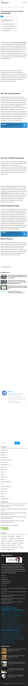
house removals (22, 624)
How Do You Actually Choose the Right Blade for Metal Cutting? (16, 656)
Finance (2, 469)
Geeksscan (13, 393)
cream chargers (23, 612)
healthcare (21, 615)
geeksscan (10, 391)
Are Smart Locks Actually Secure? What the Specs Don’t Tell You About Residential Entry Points (17, 282)
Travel (2, 494)
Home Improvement (6, 460)
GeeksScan (5, 3)
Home (2, 7)
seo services (4, 635)
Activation (3, 450)
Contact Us (3, 577)
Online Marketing (5, 481)
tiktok (17, 637)
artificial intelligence (5, 606)
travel (2, 639)
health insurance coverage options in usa (8, 624)
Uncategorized (4, 498)
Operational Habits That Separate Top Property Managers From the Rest (12, 521)
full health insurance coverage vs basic (7, 615)
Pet (1, 484)
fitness (19, 613)
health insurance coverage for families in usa (8, 617)
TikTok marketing (22, 637)
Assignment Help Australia (12, 610)
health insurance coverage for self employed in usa (9, 619)
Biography (3, 452)
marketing (3, 628)
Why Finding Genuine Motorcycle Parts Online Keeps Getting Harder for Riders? (14, 513)
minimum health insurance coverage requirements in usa (15, 628)
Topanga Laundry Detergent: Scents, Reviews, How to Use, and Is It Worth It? (17, 287)
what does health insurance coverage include (8, 642)
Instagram (19, 626)
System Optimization (6, 486)
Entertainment (4, 464)
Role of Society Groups (9, 28)
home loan (17, 624)
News (5, 7)
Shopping (9, 635)
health (16, 615)
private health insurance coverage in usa (8, 633)
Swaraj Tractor (14, 635)
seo (20, 633)
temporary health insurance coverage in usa (8, 637)
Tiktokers (3, 491)
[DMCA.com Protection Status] (4, 529)
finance (16, 613)
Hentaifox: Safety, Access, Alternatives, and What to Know (16, 292)
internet (23, 626)
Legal (2, 474)
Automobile (3, 457)
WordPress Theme (16, 683)
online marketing (4, 632)
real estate (17, 633)
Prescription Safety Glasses (14, 632)
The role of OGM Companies (10, 26)
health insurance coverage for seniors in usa (8, 621)
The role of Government (9, 24)
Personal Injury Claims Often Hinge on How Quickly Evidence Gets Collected (16, 669)
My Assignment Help (10, 630)
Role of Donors (7, 30)
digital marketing (6, 614)
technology (20, 635)
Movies (2, 467)
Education (3, 462)
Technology (3, 489)
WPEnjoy (23, 683)
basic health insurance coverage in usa (7, 612)
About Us (3, 575)
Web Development (21, 639)
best (15, 612)
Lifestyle (3, 477)
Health (2, 472)
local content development (6, 266)
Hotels (2, 496)
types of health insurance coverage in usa (11, 639)
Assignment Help (9, 608)
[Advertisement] (14, 37)
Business (3, 455)
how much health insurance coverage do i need (9, 626)
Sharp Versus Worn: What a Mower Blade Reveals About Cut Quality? (16, 649)
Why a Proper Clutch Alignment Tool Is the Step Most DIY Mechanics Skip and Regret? (17, 277)
